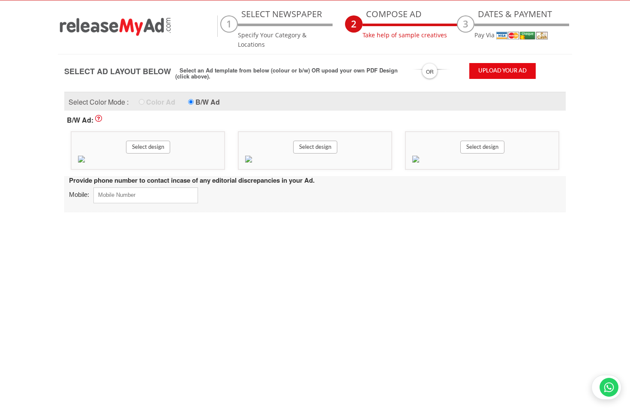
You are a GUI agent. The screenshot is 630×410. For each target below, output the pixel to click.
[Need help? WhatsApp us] (606, 387)
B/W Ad (207, 102)
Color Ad (160, 102)
